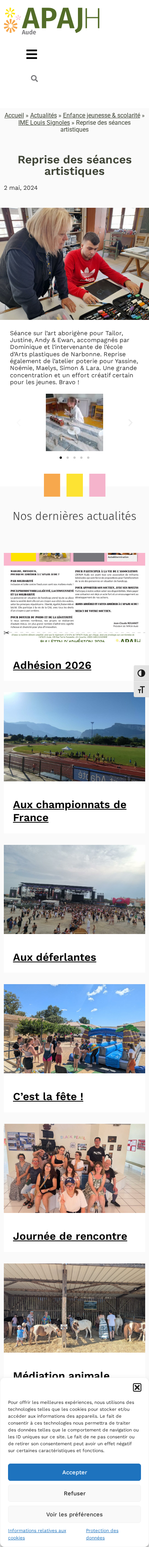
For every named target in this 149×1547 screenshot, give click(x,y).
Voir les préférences (74, 1514)
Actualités (43, 115)
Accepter (74, 1472)
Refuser (75, 1493)
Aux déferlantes (54, 957)
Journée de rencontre (70, 1236)
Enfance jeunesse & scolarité (101, 115)
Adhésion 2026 (52, 665)
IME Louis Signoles (44, 122)
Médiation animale (61, 1375)
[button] (137, 1387)
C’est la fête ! (48, 1096)
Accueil (14, 115)
